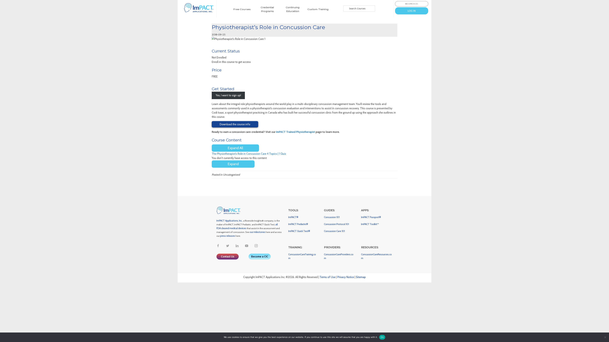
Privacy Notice (345, 277)
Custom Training (318, 9)
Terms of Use (327, 277)
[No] (605, 337)
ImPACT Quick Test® (299, 231)
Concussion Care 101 (334, 231)
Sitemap (361, 277)
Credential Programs (267, 9)
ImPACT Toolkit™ (370, 224)
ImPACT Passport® (371, 217)
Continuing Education (293, 9)
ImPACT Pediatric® (298, 224)
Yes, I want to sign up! (228, 95)
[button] (218, 245)
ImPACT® (293, 217)
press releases (227, 235)
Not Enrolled (219, 57)
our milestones (258, 232)
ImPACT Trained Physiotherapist (295, 131)
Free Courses (242, 9)
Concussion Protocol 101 (336, 224)
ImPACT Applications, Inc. (229, 220)
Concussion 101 (332, 217)
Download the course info (235, 124)
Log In (412, 10)
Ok (382, 337)
